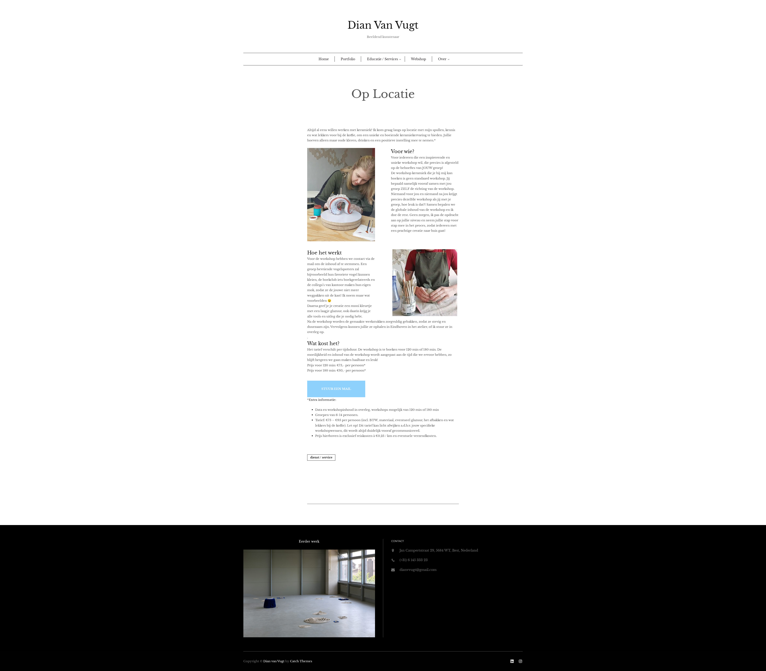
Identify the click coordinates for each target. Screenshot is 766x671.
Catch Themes (301, 661)
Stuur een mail (336, 389)
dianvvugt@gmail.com (418, 570)
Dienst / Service (321, 457)
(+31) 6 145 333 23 (414, 560)
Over (442, 59)
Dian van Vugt (383, 25)
